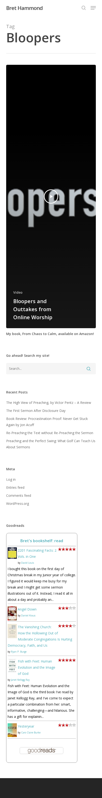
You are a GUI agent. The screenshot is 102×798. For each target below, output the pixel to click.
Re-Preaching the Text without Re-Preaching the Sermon (49, 433)
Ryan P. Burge (19, 651)
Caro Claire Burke (31, 732)
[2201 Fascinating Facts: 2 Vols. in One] (12, 561)
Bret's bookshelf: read (41, 540)
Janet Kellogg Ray (20, 679)
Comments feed (18, 495)
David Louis (27, 562)
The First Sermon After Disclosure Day (35, 410)
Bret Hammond (24, 7)
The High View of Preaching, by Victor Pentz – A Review (48, 402)
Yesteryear (26, 726)
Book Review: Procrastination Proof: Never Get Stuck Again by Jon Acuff (47, 421)
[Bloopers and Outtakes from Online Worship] (51, 196)
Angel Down (27, 609)
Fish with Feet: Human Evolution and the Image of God (36, 667)
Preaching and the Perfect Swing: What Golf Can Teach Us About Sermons (50, 444)
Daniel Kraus (28, 615)
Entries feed (15, 487)
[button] (93, 7)
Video (18, 292)
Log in (11, 479)
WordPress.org (17, 503)
